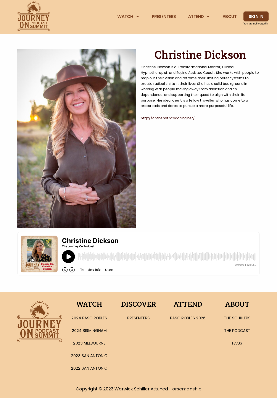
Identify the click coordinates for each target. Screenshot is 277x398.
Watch (125, 16)
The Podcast (237, 330)
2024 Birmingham (89, 330)
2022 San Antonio (89, 368)
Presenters (164, 16)
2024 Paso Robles (89, 318)
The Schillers (237, 318)
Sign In (256, 16)
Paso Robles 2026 (188, 318)
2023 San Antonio (89, 355)
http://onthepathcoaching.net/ (168, 118)
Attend (196, 16)
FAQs (237, 343)
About (229, 16)
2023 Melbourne (89, 343)
